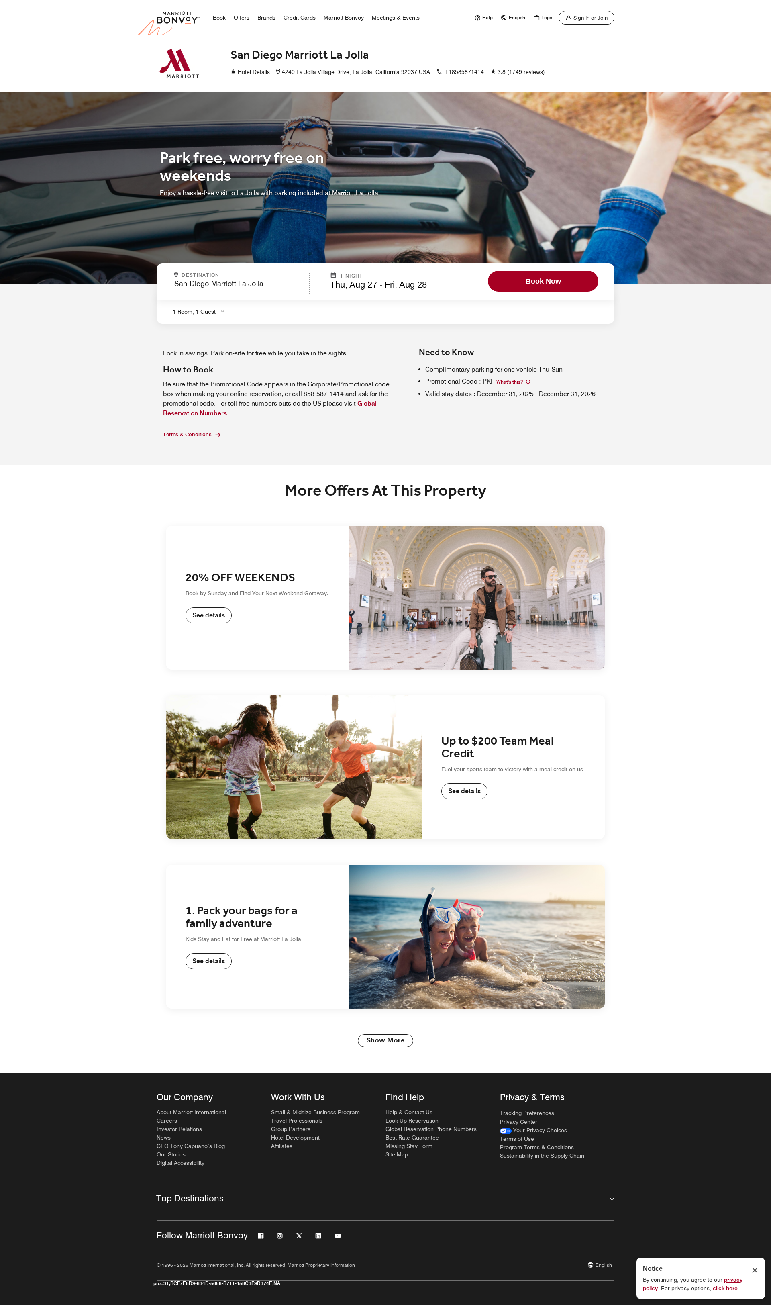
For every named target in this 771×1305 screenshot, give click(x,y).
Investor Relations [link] (179, 1129)
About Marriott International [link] (191, 1112)
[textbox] (239, 287)
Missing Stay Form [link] (409, 1146)
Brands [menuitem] (266, 17)
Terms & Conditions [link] (187, 434)
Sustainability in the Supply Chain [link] (542, 1155)
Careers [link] (167, 1120)
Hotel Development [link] (295, 1137)
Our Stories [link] (171, 1154)
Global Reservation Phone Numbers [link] (431, 1129)
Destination (235, 275)
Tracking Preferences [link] (527, 1113)
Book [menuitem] (219, 17)
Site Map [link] (397, 1154)
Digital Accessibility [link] (180, 1163)
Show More (385, 1040)
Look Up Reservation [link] (412, 1120)
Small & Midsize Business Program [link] (315, 1112)
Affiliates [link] (281, 1146)
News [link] (164, 1137)
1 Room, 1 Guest (194, 311)
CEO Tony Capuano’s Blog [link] (191, 1146)
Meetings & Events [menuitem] (396, 17)
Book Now (543, 281)
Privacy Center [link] (518, 1122)
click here (725, 1288)
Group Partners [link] (290, 1129)
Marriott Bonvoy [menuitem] (344, 17)
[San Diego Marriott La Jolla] (179, 63)
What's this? (510, 382)
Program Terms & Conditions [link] (537, 1147)
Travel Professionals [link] (296, 1120)
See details (208, 615)
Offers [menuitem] (241, 17)
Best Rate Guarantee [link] (412, 1137)
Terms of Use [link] (517, 1138)
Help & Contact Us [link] (409, 1112)
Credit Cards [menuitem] (300, 17)
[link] (483, 17)
